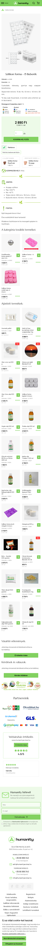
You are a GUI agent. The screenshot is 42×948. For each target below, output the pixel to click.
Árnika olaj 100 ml (28, 426)
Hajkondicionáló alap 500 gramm (7, 623)
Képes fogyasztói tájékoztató (11, 914)
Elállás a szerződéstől (11, 909)
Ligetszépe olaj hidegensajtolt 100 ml (8, 492)
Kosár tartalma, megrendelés (11, 898)
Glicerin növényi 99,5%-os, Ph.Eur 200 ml (7, 458)
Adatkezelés (11, 894)
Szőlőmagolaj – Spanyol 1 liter (27, 491)
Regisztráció (30, 894)
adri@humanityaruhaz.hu (22, 864)
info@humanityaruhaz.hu (22, 878)
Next (37, 772)
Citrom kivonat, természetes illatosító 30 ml (27, 558)
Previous (4, 772)
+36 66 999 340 (22, 858)
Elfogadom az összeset (14, 944)
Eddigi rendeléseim (30, 904)
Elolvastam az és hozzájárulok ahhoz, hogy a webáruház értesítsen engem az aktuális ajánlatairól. (20, 824)
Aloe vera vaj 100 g (7, 363)
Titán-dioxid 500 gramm (7, 591)
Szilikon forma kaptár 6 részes (27, 395)
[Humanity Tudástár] (21, 685)
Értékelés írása (21, 655)
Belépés (31, 897)
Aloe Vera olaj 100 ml (8, 395)
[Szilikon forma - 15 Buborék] (14, 58)
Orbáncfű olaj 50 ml (27, 623)
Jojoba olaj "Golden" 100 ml (27, 457)
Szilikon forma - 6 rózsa (28, 255)
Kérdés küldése (21, 675)
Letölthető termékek (31, 910)
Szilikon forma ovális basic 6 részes (6, 290)
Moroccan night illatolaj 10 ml (27, 363)
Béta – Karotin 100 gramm (6, 557)
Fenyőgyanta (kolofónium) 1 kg (27, 591)
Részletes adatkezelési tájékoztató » (14, 934)
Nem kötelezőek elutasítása (14, 938)
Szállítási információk (11, 903)
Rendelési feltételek (11, 906)
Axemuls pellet (6, 328)
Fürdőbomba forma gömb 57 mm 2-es (7, 256)
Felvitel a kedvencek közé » (11, 152)
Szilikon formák (9, 10)
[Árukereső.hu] (11, 717)
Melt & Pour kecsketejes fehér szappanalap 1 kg (28, 330)
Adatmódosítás (31, 901)
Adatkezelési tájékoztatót (20, 821)
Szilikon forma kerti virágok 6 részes (8, 525)
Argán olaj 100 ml (8, 426)
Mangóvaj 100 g (27, 524)
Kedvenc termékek (30, 907)
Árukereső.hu (11, 720)
